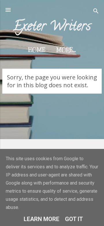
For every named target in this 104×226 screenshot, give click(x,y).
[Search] (95, 12)
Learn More (41, 219)
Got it (74, 219)
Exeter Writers (52, 27)
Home (36, 50)
